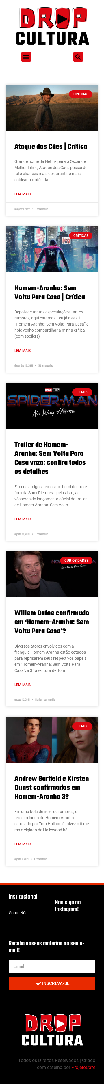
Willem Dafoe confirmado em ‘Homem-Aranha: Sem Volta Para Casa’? (51, 622)
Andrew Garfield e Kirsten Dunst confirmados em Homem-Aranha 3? (51, 788)
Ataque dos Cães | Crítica (50, 147)
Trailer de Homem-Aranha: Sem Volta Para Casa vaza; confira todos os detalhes (50, 458)
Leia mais (22, 194)
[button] (26, 57)
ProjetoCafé (83, 1067)
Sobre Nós (18, 912)
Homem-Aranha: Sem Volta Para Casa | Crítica (49, 293)
